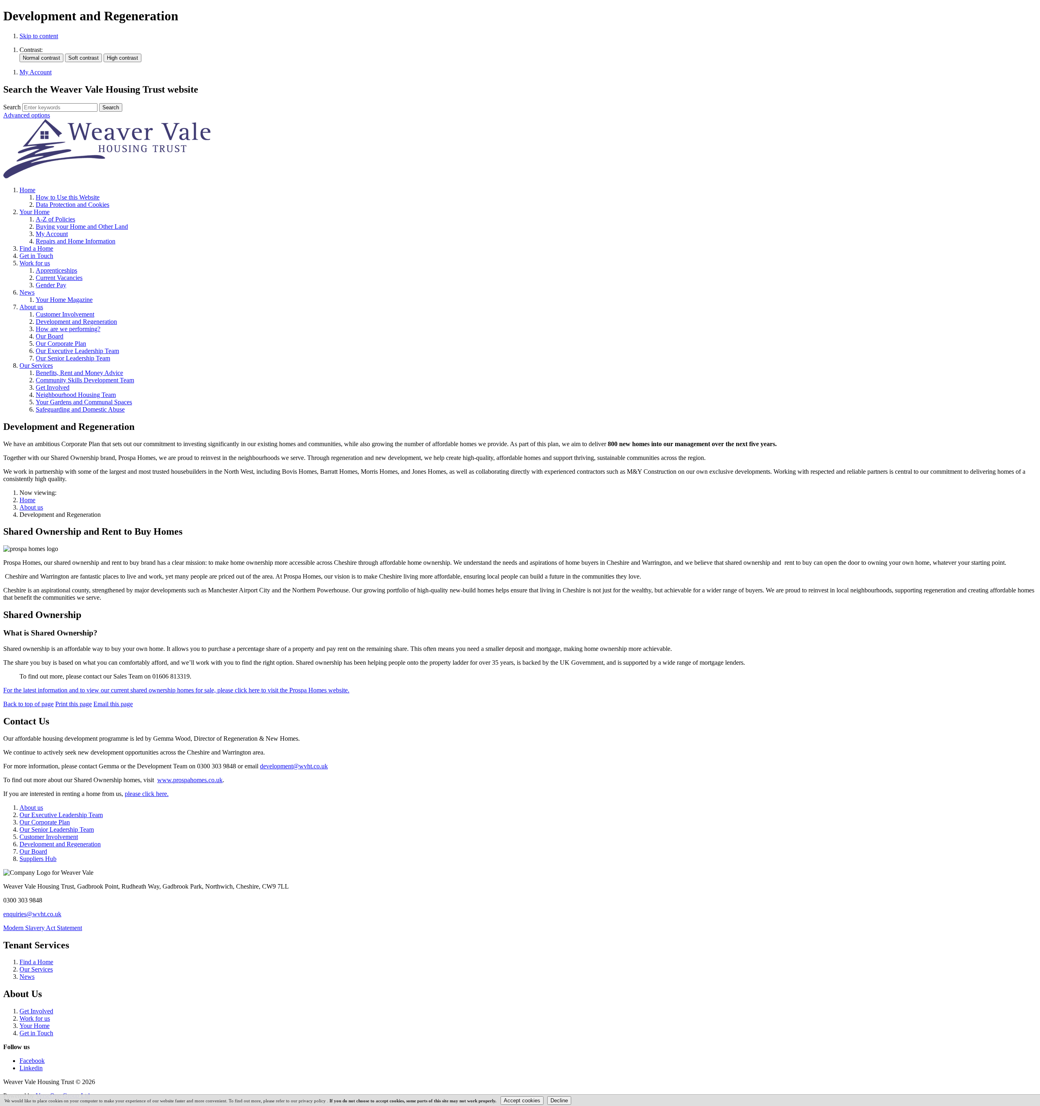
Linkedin (31, 1068)
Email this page (113, 703)
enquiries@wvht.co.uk (32, 914)
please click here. (147, 793)
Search (12, 107)
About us (31, 507)
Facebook (32, 1060)
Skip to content (39, 36)
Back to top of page (28, 703)
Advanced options (26, 115)
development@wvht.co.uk (294, 766)
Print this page (73, 703)
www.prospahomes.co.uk (190, 779)
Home (27, 500)
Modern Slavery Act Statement (42, 927)
